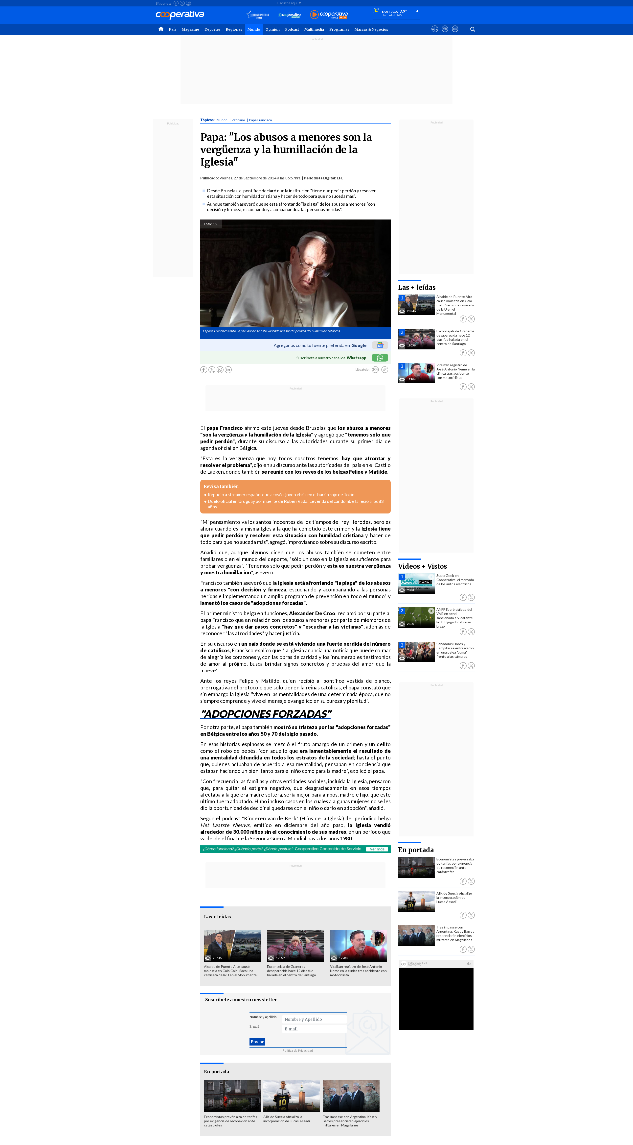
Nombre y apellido (263, 1017)
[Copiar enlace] (384, 369)
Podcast (292, 29)
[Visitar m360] (445, 33)
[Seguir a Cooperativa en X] (182, 3)
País (172, 29)
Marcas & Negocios (371, 29)
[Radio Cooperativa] (329, 15)
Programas (339, 29)
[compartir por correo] (375, 369)
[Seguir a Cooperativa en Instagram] (188, 3)
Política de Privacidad (298, 1050)
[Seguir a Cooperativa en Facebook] (176, 3)
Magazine (190, 29)
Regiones (234, 29)
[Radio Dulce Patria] (258, 15)
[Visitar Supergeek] (455, 33)
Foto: (208, 224)
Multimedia (314, 29)
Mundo (254, 29)
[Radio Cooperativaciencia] (289, 15)
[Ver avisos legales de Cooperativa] (434, 33)
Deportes (212, 29)
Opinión (273, 29)
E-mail (254, 1026)
